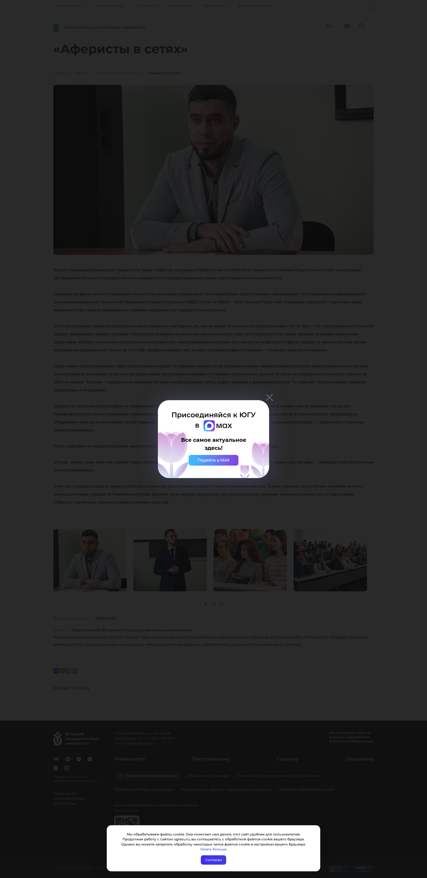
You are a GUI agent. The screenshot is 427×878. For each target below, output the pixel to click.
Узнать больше (213, 849)
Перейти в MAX (213, 460)
